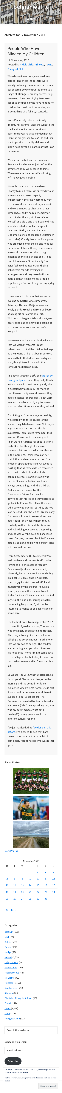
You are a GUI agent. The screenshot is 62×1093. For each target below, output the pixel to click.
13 (22, 885)
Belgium (9, 931)
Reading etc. (11, 987)
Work (7, 1013)
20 (22, 891)
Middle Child (26, 64)
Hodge (8, 952)
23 (46, 891)
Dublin (8, 941)
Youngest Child (16, 69)
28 (30, 898)
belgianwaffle (31, 7)
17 (53, 885)
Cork (7, 936)
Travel (8, 1003)
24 (53, 891)
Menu (33, 18)
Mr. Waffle (9, 977)
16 (46, 885)
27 (22, 898)
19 (14, 891)
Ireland (8, 957)
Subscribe (13, 1061)
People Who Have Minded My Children (26, 51)
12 (14, 885)
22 (38, 891)
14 (30, 885)
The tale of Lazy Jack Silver (18, 998)
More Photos (11, 850)
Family (8, 947)
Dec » (13, 909)
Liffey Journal (11, 962)
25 (7, 898)
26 (14, 898)
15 (38, 885)
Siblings (9, 993)
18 (7, 891)
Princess (39, 64)
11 (7, 885)
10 (53, 878)
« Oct (7, 909)
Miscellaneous (12, 972)
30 (46, 898)
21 (30, 891)
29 (38, 898)
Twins (48, 64)
